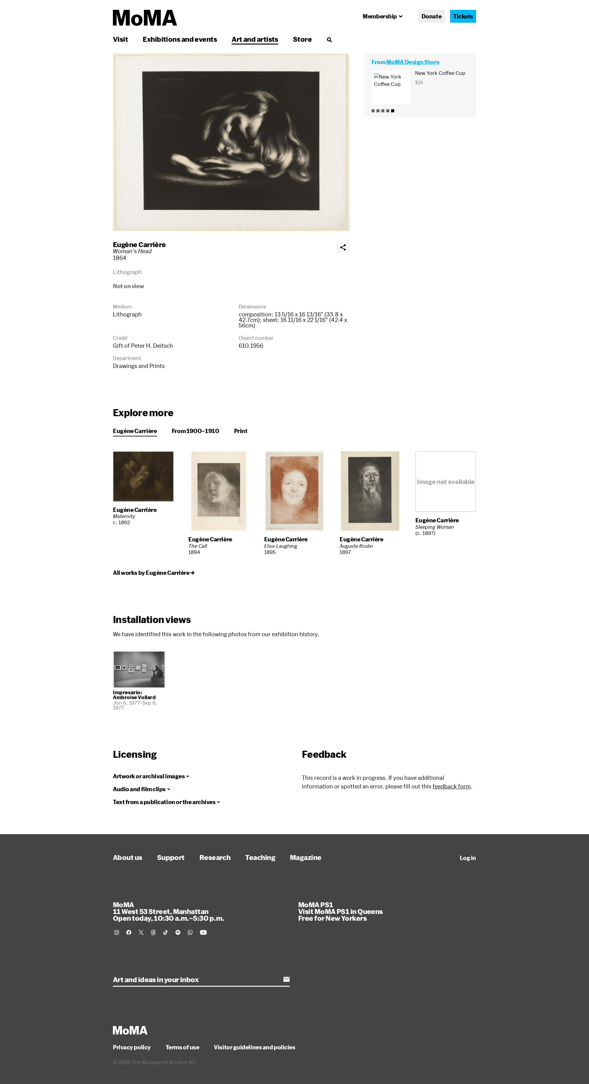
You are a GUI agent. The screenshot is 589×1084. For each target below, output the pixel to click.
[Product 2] (377, 110)
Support (171, 857)
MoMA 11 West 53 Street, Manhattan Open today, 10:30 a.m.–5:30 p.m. (168, 911)
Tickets (463, 16)
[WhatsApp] (190, 932)
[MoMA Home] (145, 18)
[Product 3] (382, 110)
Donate (431, 16)
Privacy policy (132, 1047)
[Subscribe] (286, 979)
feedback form (452, 786)
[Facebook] (129, 932)
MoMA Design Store (412, 62)
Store (302, 39)
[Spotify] (178, 932)
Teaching (260, 857)
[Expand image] (231, 142)
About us (127, 857)
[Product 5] (392, 110)
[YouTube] (203, 932)
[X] (141, 932)
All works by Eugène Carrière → (153, 572)
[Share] (343, 247)
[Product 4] (387, 110)
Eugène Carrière (139, 244)
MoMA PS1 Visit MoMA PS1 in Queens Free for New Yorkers (340, 911)
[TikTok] (165, 932)
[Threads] (153, 932)
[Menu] (329, 39)
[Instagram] (116, 932)
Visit (120, 39)
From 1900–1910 (195, 431)
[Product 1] (373, 110)
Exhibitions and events (180, 39)
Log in (468, 858)
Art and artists (255, 39)
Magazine (305, 857)
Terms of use (182, 1047)
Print (241, 431)
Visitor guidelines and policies (254, 1047)
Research (215, 857)
